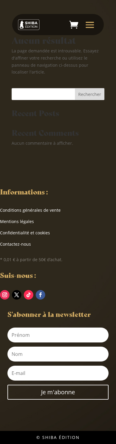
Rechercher (89, 94)
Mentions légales (17, 221)
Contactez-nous (15, 244)
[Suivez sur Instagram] (5, 295)
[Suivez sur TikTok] (28, 295)
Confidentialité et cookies (25, 233)
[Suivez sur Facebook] (40, 295)
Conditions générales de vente (30, 210)
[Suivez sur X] (16, 295)
